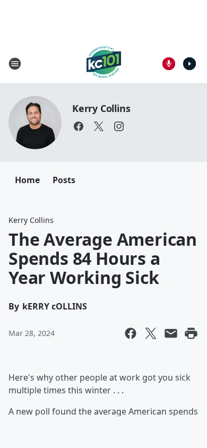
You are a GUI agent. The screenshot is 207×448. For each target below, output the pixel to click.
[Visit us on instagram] (119, 126)
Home (27, 180)
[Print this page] (191, 333)
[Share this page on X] (150, 333)
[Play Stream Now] (189, 63)
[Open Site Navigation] (14, 63)
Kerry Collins (101, 108)
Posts (64, 180)
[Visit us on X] (98, 126)
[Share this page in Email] (170, 333)
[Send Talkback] (168, 63)
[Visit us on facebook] (78, 126)
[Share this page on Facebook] (130, 333)
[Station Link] (104, 63)
